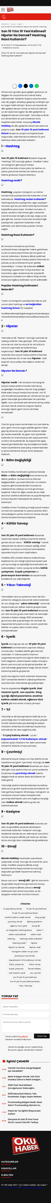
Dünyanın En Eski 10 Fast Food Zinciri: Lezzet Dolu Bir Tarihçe (23, 1121)
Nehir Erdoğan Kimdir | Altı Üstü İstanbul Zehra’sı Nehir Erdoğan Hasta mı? (24, 1078)
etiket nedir (36, 934)
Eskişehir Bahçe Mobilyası (32, 1187)
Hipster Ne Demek (13, 371)
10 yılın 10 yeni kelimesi (35, 129)
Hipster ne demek (16, 947)
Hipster (12, 326)
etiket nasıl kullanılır (17, 934)
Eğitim (20, 24)
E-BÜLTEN (7, 1175)
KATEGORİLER (9, 1161)
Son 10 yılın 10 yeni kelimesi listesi (25, 981)
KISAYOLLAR (8, 1168)
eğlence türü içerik (18, 926)
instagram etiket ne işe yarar (25, 951)
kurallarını (23, 1036)
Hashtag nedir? (19, 943)
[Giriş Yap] (48, 10)
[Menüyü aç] (3, 9)
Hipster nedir (35, 947)
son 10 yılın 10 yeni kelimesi (25, 977)
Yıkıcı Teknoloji (18, 585)
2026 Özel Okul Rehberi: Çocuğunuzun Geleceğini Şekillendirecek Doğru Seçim (22, 1087)
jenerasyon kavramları (25, 956)
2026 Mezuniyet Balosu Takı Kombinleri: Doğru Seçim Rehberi (25, 1095)
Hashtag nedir (11, 180)
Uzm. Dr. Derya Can (10, 1187)
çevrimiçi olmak (25, 773)
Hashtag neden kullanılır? (31, 938)
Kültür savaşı (34, 964)
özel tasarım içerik (17, 973)
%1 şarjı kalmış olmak (12, 909)
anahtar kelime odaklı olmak (17, 917)
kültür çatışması (16, 964)
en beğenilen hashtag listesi (19, 930)
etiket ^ (39, 930)
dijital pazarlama (34, 921)
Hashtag (13, 146)
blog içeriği (40, 917)
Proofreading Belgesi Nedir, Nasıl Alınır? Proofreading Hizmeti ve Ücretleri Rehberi (25, 1104)
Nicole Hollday (34, 968)
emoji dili (36, 926)
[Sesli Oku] (14, 86)
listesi (4, 133)
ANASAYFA (5, 24)
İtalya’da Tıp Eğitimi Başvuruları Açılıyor (24, 1112)
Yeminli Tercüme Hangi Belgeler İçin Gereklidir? (24, 1069)
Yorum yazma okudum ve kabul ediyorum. (18, 1038)
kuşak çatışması (16, 968)
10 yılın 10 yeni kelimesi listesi (25, 913)
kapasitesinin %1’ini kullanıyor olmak (24, 739)
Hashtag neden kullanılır (29, 199)
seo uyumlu (35, 973)
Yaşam (13, 24)
